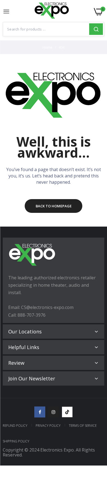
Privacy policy (48, 425)
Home (47, 47)
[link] (96, 437)
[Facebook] (39, 411)
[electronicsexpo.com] (52, 12)
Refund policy (15, 425)
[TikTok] (67, 411)
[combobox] (46, 29)
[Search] (96, 29)
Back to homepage (54, 206)
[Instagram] (53, 411)
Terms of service (83, 425)
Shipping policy (16, 441)
